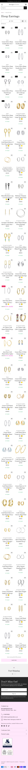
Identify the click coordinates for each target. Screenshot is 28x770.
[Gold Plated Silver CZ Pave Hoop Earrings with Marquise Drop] (7, 133)
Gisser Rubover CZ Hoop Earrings (20, 487)
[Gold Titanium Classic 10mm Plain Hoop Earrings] (20, 503)
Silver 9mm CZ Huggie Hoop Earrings (20, 170)
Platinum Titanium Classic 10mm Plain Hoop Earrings (20, 197)
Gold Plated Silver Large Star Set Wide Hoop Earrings (20, 117)
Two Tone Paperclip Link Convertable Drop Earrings (7, 275)
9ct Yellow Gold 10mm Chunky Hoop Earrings (20, 407)
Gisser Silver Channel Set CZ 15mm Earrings (21, 144)
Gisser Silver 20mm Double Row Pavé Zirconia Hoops (7, 117)
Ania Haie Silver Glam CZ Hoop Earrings (7, 302)
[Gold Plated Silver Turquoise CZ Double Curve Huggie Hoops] (20, 423)
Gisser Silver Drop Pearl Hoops (7, 92)
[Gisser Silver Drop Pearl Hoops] (7, 81)
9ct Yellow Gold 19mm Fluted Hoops (7, 328)
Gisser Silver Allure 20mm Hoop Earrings (21, 248)
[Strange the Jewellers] (14, 4)
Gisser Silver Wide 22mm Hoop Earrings (21, 274)
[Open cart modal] (25, 4)
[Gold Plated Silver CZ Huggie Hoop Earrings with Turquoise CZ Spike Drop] (7, 237)
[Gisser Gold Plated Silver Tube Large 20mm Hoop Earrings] (20, 291)
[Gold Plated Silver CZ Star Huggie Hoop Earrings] (7, 503)
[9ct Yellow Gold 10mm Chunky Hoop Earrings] (20, 396)
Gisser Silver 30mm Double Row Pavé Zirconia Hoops (20, 43)
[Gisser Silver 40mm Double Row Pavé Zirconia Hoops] (20, 57)
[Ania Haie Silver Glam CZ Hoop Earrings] (7, 291)
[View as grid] (22, 21)
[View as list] (25, 21)
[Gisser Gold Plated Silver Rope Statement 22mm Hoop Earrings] (7, 369)
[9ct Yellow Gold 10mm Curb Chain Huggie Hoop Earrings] (7, 609)
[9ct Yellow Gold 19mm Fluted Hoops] (7, 318)
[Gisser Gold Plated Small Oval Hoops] (7, 582)
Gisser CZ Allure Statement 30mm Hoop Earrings (7, 647)
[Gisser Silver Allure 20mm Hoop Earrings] (20, 237)
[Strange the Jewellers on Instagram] (6, 726)
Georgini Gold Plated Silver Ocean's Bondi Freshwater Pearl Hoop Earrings (7, 225)
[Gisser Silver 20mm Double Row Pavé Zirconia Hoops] (7, 106)
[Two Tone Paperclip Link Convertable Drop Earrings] (7, 264)
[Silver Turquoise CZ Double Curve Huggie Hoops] (7, 450)
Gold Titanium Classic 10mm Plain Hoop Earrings (20, 514)
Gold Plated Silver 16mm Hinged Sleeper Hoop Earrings (7, 569)
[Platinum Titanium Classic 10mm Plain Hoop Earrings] (20, 186)
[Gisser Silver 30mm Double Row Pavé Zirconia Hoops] (20, 32)
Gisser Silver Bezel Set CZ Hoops (20, 92)
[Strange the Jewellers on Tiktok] (9, 726)
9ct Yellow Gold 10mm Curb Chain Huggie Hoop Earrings (7, 621)
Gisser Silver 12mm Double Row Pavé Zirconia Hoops (7, 68)
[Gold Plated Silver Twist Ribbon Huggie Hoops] (7, 476)
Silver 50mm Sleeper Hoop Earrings (21, 223)
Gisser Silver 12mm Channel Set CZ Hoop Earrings (21, 380)
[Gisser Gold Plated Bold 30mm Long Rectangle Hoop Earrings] (20, 609)
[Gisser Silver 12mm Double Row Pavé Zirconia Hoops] (7, 57)
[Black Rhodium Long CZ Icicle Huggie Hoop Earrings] (7, 186)
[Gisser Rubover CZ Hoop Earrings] (20, 476)
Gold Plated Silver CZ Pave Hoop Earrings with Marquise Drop (7, 144)
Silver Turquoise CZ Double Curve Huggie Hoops (7, 461)
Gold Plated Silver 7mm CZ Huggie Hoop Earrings (7, 541)
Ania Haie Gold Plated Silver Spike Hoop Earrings (7, 354)
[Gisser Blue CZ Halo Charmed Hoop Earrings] (20, 342)
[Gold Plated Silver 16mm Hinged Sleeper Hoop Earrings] (7, 557)
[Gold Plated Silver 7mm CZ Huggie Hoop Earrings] (7, 530)
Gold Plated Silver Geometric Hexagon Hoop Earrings (20, 461)
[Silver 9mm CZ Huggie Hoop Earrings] (20, 159)
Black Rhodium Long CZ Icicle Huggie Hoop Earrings (7, 197)
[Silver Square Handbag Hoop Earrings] (20, 557)
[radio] (19, 119)
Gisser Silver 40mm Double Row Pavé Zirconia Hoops (20, 68)
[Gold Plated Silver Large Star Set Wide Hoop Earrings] (20, 106)
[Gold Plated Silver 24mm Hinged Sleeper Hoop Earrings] (7, 159)
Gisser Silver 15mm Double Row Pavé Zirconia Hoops (7, 43)
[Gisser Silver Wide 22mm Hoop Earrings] (20, 264)
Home (2, 12)
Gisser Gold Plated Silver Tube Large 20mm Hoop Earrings (21, 302)
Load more (14, 660)
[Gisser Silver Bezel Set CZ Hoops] (20, 81)
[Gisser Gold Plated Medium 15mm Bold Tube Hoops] (7, 396)
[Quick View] (11, 28)
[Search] (25, 7)
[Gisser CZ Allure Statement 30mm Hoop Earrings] (7, 635)
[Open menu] (1, 4)
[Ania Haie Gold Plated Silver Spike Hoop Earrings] (7, 342)
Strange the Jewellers (13, 761)
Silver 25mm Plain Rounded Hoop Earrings (21, 541)
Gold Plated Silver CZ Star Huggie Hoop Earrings (7, 514)
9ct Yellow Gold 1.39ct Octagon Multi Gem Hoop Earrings (20, 329)
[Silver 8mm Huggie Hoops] (20, 582)
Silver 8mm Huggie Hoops (20, 592)
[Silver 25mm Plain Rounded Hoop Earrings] (20, 530)
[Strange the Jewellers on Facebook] (2, 726)
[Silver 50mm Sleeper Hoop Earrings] (20, 213)
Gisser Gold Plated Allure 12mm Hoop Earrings (20, 647)
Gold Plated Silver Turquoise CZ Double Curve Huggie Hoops (21, 434)
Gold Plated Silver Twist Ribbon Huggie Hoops (7, 488)
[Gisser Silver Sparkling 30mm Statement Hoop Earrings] (7, 423)
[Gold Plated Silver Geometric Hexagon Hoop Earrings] (20, 450)
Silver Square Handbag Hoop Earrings (20, 568)
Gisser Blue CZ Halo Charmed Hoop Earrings (20, 354)
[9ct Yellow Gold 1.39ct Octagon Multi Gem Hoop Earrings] (20, 318)
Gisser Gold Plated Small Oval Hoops (7, 592)
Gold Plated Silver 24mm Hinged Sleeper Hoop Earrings (7, 171)
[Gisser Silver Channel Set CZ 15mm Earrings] (20, 133)
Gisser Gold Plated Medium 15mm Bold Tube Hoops (7, 407)
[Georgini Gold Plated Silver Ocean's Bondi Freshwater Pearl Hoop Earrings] (7, 213)
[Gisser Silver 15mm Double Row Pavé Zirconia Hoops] (7, 32)
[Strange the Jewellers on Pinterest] (4, 726)
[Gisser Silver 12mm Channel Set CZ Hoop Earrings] (20, 369)
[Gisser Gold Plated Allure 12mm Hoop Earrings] (20, 635)
